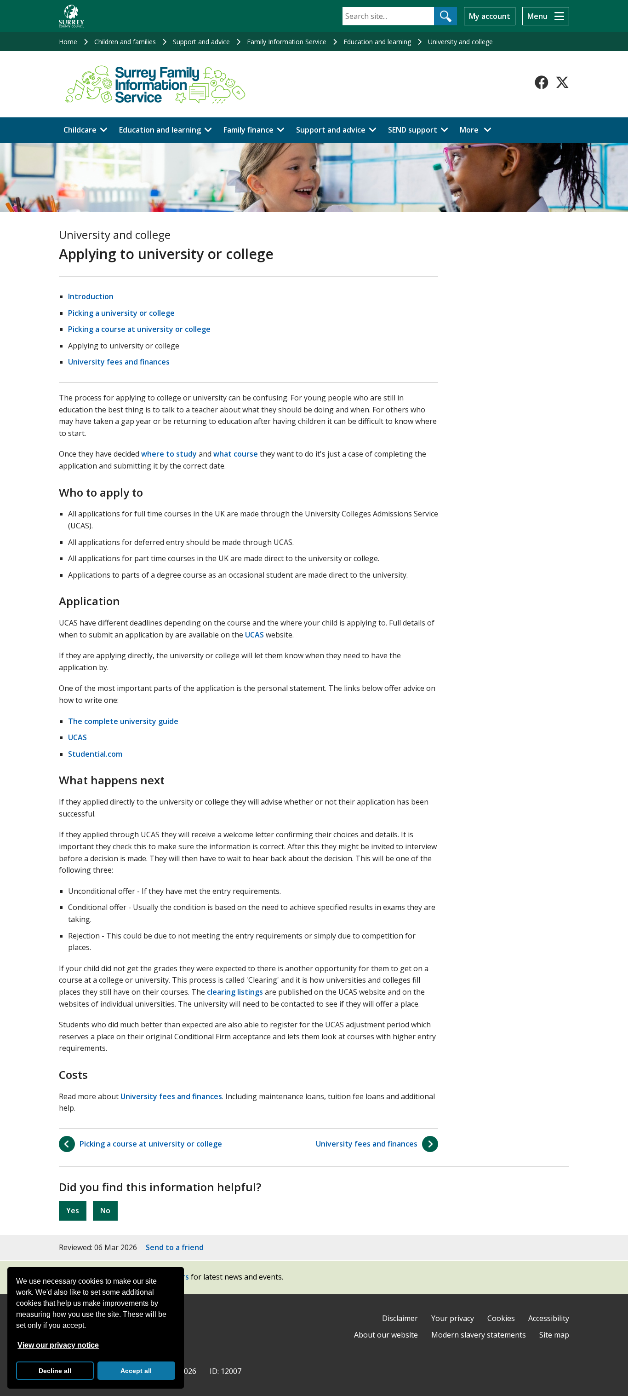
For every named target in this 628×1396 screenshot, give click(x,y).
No (105, 1210)
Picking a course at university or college (139, 329)
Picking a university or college (121, 313)
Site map (554, 1335)
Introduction (91, 296)
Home (68, 41)
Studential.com (95, 754)
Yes (72, 1210)
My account (489, 16)
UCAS (254, 635)
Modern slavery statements (478, 1335)
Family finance (248, 130)
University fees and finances (119, 362)
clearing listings (235, 992)
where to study (169, 454)
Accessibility (548, 1318)
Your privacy (452, 1318)
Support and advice (201, 41)
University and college (460, 41)
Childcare (80, 130)
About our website (386, 1335)
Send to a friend (175, 1247)
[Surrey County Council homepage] (71, 16)
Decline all (55, 1370)
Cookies (501, 1318)
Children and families (125, 41)
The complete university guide (123, 721)
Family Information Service (286, 41)
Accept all (136, 1370)
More (478, 129)
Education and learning (377, 41)
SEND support (412, 130)
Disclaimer (400, 1318)
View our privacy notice (58, 1345)
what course (235, 454)
